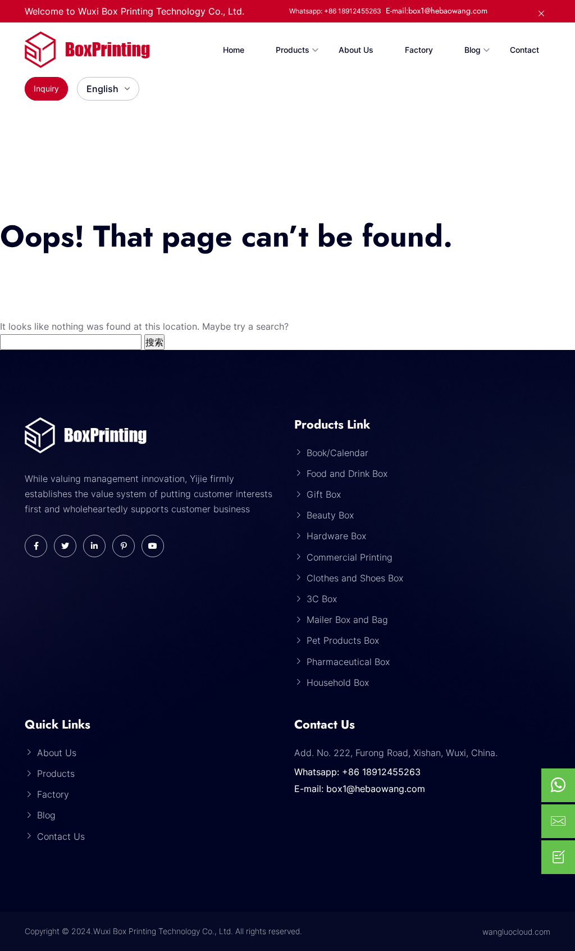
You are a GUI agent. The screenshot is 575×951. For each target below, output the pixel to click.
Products (292, 49)
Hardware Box (336, 536)
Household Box (338, 682)
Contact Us (61, 836)
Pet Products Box (343, 640)
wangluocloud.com (516, 931)
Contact (524, 49)
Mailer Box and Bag (347, 619)
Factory (419, 49)
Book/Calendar (337, 452)
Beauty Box (330, 515)
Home (233, 49)
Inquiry (46, 88)
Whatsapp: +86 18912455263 (357, 771)
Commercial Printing (350, 557)
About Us (356, 49)
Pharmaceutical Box (348, 661)
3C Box (322, 598)
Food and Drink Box (347, 473)
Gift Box (324, 494)
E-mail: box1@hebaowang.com (359, 788)
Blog (472, 49)
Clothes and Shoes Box (355, 578)
